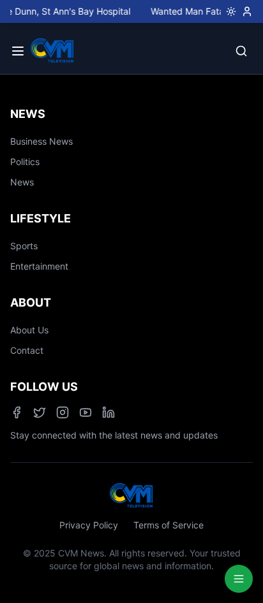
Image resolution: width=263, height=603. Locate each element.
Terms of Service (168, 524)
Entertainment (39, 266)
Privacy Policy (88, 524)
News (22, 182)
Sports (24, 245)
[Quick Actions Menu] (239, 579)
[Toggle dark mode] (228, 11)
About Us (29, 329)
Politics (25, 161)
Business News (41, 141)
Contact (26, 350)
